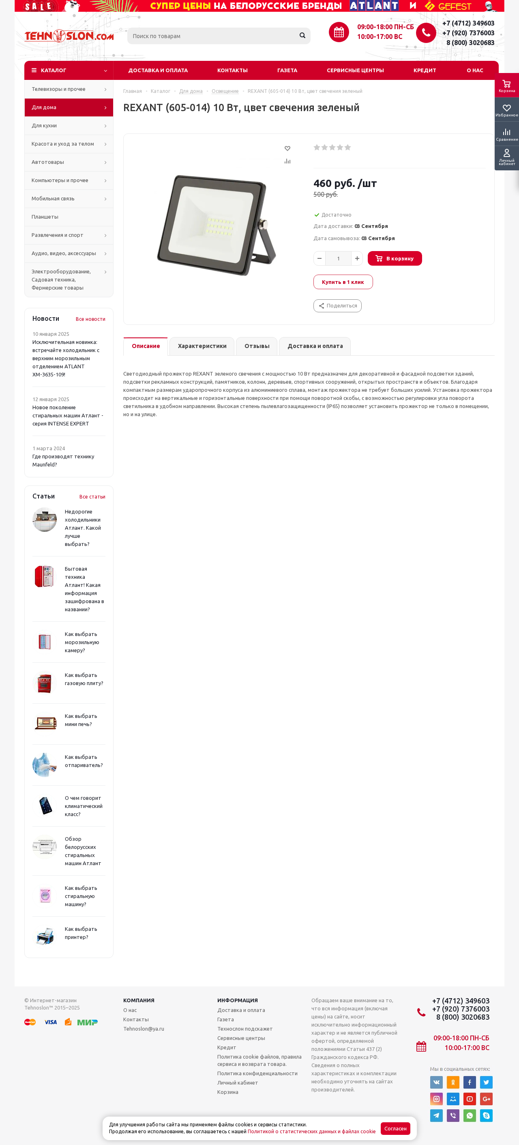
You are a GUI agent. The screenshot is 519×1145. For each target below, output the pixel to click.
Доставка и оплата (158, 70)
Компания (138, 1000)
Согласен (395, 1129)
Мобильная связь (53, 198)
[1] (317, 147)
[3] (333, 147)
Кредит (425, 70)
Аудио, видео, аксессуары (64, 253)
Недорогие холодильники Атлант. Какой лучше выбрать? (83, 528)
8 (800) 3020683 (470, 42)
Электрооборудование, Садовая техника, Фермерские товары (61, 279)
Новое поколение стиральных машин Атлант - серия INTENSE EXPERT (67, 415)
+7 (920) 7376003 (468, 33)
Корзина (227, 1092)
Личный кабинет (237, 1082)
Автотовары (48, 162)
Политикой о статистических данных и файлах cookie (312, 1131)
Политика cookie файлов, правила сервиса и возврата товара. (259, 1060)
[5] (348, 147)
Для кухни (44, 125)
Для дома (44, 107)
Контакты (232, 70)
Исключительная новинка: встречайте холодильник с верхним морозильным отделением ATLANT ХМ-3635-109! (65, 358)
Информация (237, 1000)
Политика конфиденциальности (257, 1073)
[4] (340, 147)
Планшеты (45, 216)
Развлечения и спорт (58, 235)
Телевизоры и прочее (59, 89)
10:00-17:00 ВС (379, 36)
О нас (475, 70)
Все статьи (92, 496)
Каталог (53, 70)
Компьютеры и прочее (60, 180)
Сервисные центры (355, 70)
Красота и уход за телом (63, 143)
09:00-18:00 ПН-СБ (385, 26)
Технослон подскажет (245, 1028)
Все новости (90, 319)
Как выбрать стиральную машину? (81, 896)
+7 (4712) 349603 (468, 23)
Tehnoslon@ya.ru (143, 1028)
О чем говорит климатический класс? (84, 806)
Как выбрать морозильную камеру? (82, 642)
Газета (287, 70)
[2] (325, 147)
